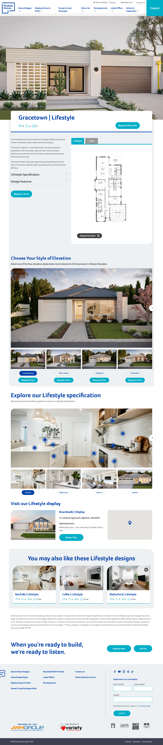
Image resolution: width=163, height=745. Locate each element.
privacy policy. (145, 706)
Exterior (135, 492)
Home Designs (24, 8)
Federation (135, 373)
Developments (100, 8)
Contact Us (140, 2)
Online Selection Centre (85, 677)
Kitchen (28, 492)
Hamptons (99, 373)
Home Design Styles (19, 677)
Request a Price (21, 193)
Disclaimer (136, 742)
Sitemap (128, 742)
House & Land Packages (65, 9)
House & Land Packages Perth (24, 688)
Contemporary (28, 373)
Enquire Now (119, 648)
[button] (152, 308)
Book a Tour (71, 537)
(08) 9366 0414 (127, 2)
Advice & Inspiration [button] (131, 9)
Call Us (143, 648)
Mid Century (64, 373)
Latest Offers (117, 8)
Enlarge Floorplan (88, 235)
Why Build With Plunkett (53, 671)
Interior (99, 492)
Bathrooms (63, 492)
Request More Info (128, 125)
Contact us (80, 671)
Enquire (154, 8)
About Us (85, 8)
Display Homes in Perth (43, 9)
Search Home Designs (20, 671)
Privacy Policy (147, 742)
